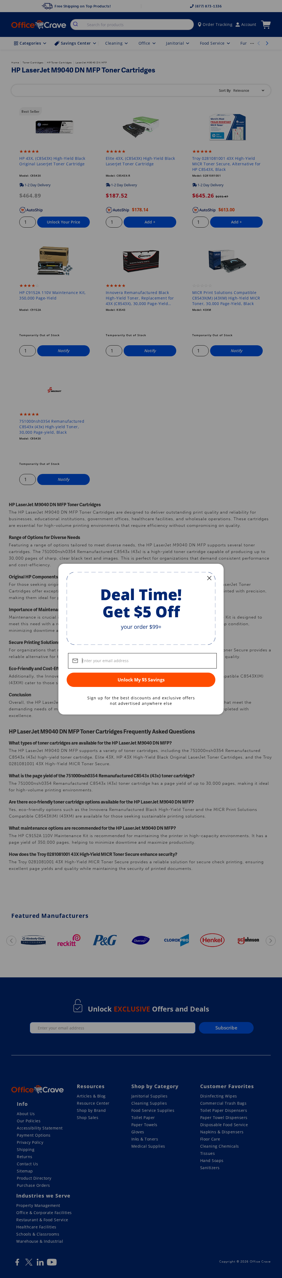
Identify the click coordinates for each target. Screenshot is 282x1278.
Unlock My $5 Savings (141, 680)
